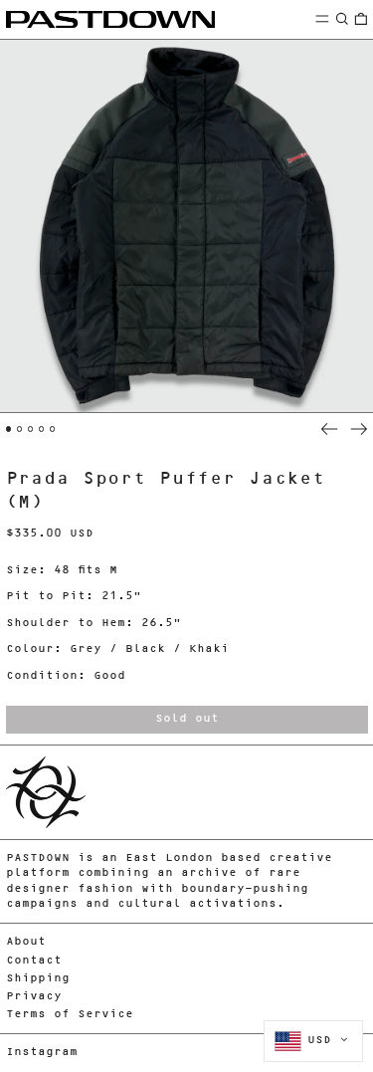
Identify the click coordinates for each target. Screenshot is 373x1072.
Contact (34, 961)
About (26, 942)
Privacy (34, 996)
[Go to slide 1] (9, 429)
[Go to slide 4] (42, 429)
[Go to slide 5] (53, 429)
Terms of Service (69, 1014)
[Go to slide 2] (20, 429)
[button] (342, 18)
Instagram (42, 1052)
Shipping (38, 978)
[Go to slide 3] (31, 429)
